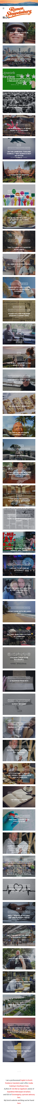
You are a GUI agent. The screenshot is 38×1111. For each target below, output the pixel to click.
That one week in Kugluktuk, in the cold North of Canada (19, 590)
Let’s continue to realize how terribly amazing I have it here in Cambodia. (19, 775)
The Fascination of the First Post (19, 1052)
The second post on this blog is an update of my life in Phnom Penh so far (19, 1030)
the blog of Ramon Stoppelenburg (19, 55)
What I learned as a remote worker (19, 341)
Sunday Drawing (19, 704)
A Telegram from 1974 (19, 681)
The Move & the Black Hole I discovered (19, 1006)
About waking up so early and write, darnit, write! (19, 916)
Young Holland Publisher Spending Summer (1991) (19, 315)
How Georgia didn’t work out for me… (19, 381)
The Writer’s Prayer (19, 800)
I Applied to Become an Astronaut (19, 569)
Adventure (19, 237)
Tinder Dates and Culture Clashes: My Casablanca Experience (19, 289)
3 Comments (23, 62)
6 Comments (24, 221)
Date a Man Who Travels (19, 958)
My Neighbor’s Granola (19, 406)
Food (18, 214)
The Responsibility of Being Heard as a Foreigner (19, 129)
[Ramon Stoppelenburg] (19, 12)
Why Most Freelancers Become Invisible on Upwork (19, 106)
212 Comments (22, 960)
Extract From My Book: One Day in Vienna (19, 751)
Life (19, 29)
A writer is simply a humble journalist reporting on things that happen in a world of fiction (19, 849)
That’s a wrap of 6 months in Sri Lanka (19, 248)
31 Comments (23, 84)
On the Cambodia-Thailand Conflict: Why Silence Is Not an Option (19, 154)
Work (18, 75)
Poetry (19, 168)
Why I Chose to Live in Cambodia (19, 34)
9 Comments (23, 939)
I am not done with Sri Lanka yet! (19, 612)
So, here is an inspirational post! (19, 265)
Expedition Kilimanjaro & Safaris (19, 1092)
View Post (19, 39)
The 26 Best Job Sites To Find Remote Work (19, 364)
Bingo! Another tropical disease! (19, 728)
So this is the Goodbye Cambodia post (19, 434)
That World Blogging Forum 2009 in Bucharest (19, 500)
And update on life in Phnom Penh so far (19, 60)
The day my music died (19, 456)
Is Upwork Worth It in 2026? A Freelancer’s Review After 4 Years (19, 81)
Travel (19, 243)
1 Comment (23, 36)
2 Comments (23, 198)
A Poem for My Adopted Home (19, 176)
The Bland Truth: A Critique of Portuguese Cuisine (19, 219)
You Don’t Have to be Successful (19, 659)
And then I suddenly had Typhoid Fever (19, 821)
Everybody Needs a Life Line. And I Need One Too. (19, 890)
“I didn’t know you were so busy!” (19, 983)
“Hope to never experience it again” (19, 520)
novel (19, 839)
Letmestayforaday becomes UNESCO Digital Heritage (19, 473)
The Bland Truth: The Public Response (19, 196)
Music (21, 445)
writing (22, 544)
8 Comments (23, 919)
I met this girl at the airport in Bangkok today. (19, 936)
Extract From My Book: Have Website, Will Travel (19, 549)
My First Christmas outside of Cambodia (19, 635)
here (19, 1103)
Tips (16, 101)
